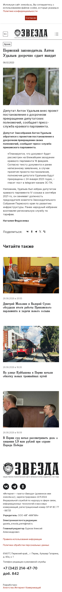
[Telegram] (36, 231)
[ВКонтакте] (27, 231)
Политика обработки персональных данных (26, 545)
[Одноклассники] (32, 231)
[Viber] (44, 231)
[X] (40, 231)
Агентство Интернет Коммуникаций (22, 587)
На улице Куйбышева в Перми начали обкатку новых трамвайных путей (28, 374)
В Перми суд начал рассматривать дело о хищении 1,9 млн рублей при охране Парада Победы (30, 441)
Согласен (31, 17)
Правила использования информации (22, 539)
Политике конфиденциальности (20, 11)
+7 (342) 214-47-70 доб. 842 (20, 571)
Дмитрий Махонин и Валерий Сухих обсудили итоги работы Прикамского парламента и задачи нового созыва (27, 307)
